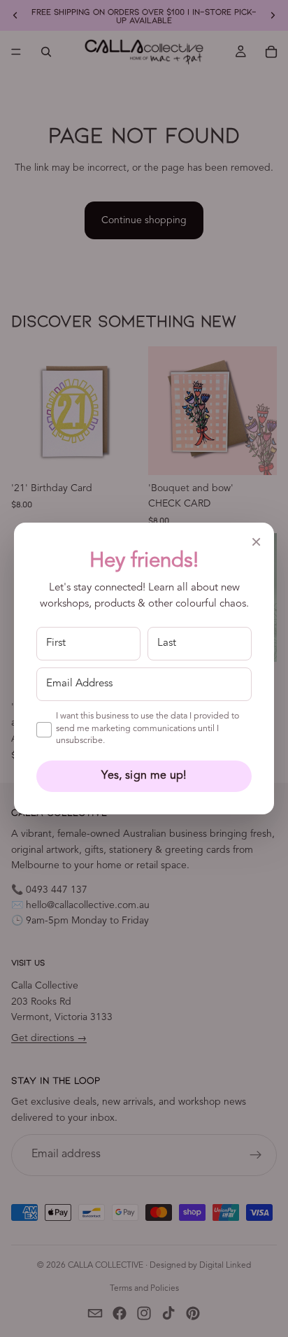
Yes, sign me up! (143, 775)
